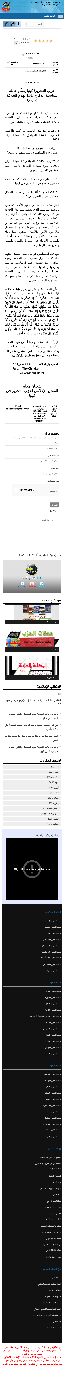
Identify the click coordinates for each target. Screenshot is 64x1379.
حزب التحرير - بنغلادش (52, 933)
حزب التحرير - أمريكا (53, 1137)
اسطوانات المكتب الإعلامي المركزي (47, 1309)
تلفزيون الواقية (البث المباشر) (40, 555)
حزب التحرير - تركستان (52, 964)
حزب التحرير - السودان (52, 1029)
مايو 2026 (54, 782)
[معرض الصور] (6, 27)
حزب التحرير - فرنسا (53, 1118)
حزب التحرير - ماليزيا (53, 927)
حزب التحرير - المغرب (52, 1054)
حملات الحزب (56, 1278)
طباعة (16, 39)
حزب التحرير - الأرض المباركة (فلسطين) (45, 1016)
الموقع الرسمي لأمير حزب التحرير (48, 1163)
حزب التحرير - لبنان (53, 1004)
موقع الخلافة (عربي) (53, 1238)
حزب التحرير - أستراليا (52, 1074)
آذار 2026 (54, 793)
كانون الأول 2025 (51, 808)
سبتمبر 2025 (53, 824)
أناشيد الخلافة (55, 1169)
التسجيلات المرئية (54, 1328)
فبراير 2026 (53, 798)
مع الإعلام (57, 1321)
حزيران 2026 (53, 777)
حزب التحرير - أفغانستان (51, 946)
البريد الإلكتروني (24, 42)
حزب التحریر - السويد (52, 1099)
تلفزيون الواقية (47, 835)
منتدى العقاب (55, 1213)
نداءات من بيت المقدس (51, 1232)
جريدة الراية (56, 1182)
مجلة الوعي (56, 1195)
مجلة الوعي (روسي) (53, 1201)
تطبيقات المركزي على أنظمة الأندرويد (46, 1315)
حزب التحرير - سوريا (53, 997)
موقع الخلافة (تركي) (53, 1250)
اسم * (57, 443)
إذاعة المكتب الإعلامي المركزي (49, 1284)
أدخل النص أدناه (53, 481)
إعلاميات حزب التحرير (53, 1219)
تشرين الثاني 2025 (50, 814)
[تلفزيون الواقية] (12, 27)
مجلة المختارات (55, 1290)
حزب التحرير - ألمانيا (53, 1093)
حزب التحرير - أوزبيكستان (51, 952)
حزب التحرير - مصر (53, 1022)
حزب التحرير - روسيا (53, 1080)
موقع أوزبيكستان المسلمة (51, 1226)
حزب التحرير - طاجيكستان (50, 957)
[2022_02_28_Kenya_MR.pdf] (16, 42)
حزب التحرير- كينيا (53, 1035)
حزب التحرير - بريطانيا (52, 1124)
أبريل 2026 (53, 787)
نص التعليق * (53, 511)
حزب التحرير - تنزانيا (53, 1041)
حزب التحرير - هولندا (53, 1112)
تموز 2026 (54, 772)
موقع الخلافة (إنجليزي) (52, 1245)
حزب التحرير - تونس (53, 1047)
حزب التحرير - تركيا (53, 971)
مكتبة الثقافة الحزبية (53, 1296)
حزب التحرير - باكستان (52, 939)
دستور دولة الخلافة (53, 1257)
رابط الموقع (55, 468)
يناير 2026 (54, 803)
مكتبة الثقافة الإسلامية (52, 1303)
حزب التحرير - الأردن (53, 1010)
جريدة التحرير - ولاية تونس (50, 1188)
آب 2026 (55, 766)
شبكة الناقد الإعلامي (53, 1207)
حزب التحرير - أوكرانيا (52, 1087)
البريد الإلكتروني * (53, 455)
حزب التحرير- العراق (53, 991)
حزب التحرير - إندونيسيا (51, 921)
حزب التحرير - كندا (53, 1129)
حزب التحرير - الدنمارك (52, 1105)
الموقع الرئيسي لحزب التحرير (50, 1157)
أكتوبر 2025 (53, 819)
